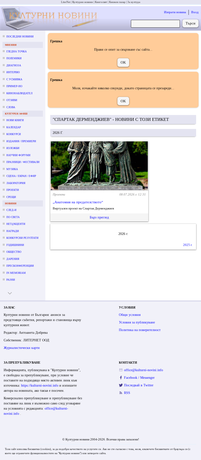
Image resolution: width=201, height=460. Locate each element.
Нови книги (15, 120)
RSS (127, 393)
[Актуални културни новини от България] (50, 18)
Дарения (12, 258)
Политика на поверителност (140, 330)
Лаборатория (15, 183)
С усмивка (14, 79)
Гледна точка (16, 51)
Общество (13, 251)
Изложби (12, 148)
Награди (12, 231)
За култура (133, 1)
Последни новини (20, 36)
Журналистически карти (22, 348)
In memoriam (16, 272)
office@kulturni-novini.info (143, 370)
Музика (12, 169)
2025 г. (187, 245)
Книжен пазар (117, 1)
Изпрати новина (175, 12)
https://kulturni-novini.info (40, 385)
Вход (195, 12)
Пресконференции (20, 265)
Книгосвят (101, 1)
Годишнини (15, 244)
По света (13, 217)
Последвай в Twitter (138, 385)
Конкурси (13, 134)
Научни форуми (18, 155)
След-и (11, 209)
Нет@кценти (15, 223)
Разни (10, 279)
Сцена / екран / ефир (21, 175)
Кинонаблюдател (19, 93)
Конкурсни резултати (22, 237)
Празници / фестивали (22, 162)
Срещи (11, 197)
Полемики (14, 58)
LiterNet (65, 1)
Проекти (12, 189)
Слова (10, 107)
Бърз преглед (99, 217)
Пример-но (14, 86)
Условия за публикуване (137, 322)
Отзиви (11, 100)
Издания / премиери (21, 141)
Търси (190, 23)
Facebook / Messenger (139, 378)
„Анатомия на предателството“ (78, 202)
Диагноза (13, 65)
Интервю (13, 72)
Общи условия (129, 315)
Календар (13, 127)
